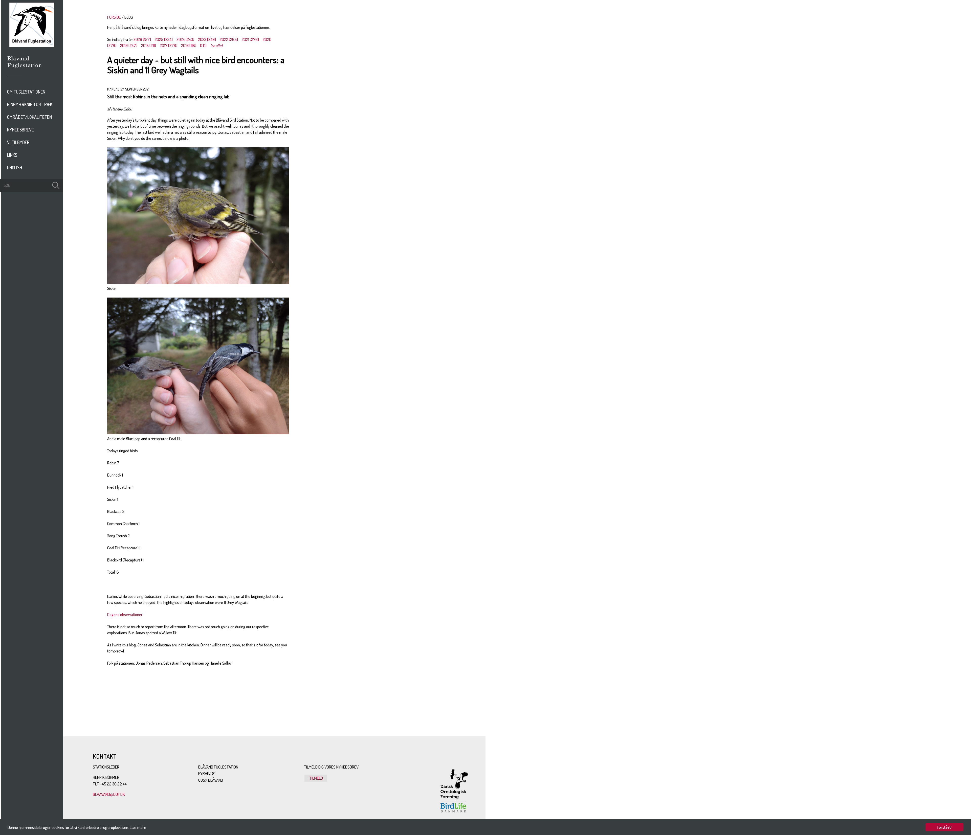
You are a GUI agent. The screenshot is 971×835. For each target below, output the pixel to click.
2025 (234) (164, 39)
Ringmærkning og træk (29, 104)
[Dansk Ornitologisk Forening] (27, 69)
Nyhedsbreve (20, 129)
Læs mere (138, 827)
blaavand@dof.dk (109, 794)
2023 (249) (207, 39)
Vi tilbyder (18, 142)
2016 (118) (188, 45)
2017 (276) (168, 45)
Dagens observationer (124, 614)
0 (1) (203, 45)
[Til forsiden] (31, 45)
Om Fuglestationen (26, 92)
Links (12, 155)
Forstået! (944, 827)
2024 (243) (185, 39)
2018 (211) (148, 45)
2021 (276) (250, 39)
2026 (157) (142, 39)
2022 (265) (229, 39)
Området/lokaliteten (29, 117)
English (14, 167)
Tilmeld (316, 778)
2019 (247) (128, 45)
